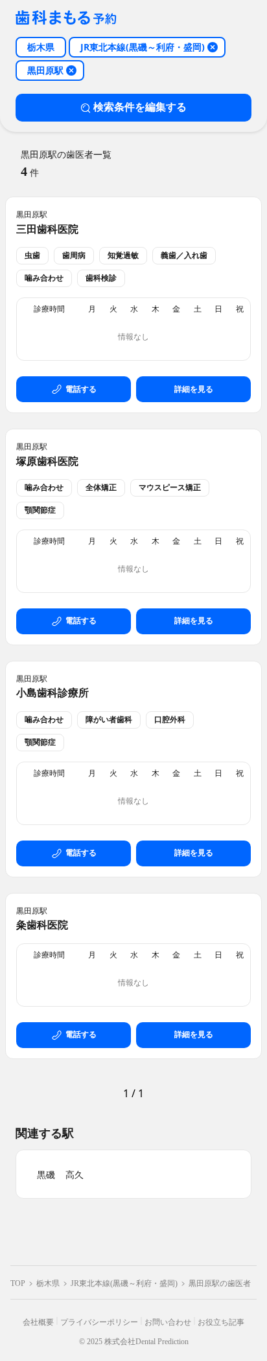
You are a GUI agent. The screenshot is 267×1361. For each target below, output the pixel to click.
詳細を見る (193, 389)
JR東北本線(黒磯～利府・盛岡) (124, 1283)
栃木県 (48, 1283)
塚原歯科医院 (47, 461)
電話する (81, 389)
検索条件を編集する (140, 107)
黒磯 (46, 1175)
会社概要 (38, 1322)
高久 (74, 1175)
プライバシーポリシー (99, 1322)
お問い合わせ (168, 1322)
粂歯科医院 (42, 924)
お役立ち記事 (221, 1322)
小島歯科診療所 (52, 692)
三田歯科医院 (47, 229)
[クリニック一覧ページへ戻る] (66, 18)
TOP (17, 1283)
